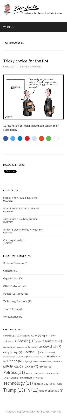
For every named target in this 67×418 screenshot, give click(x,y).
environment (9, 357)
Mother (37, 362)
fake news (22, 356)
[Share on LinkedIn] (20, 138)
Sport (26, 377)
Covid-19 (52, 346)
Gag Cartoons (11, 278)
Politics (14, 372)
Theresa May (43, 383)
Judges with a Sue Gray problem (20, 218)
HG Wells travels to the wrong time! (23, 229)
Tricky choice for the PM (25, 61)
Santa (44, 373)
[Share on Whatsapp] (48, 138)
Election (31, 352)
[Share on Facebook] (5, 138)
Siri (57, 373)
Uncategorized (11, 316)
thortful (57, 383)
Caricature (9, 270)
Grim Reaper (41, 357)
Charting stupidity (13, 240)
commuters (22, 347)
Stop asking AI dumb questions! (20, 197)
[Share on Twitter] (12, 138)
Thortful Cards (11, 309)
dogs (17, 352)
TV (32, 390)
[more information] (56, 138)
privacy (37, 373)
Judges (27, 361)
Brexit (26, 340)
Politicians (45, 366)
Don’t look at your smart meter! (21, 208)
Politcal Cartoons (13, 293)
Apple (46, 335)
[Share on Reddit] (34, 138)
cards (39, 342)
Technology (18, 383)
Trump (14, 390)
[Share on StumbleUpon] (41, 138)
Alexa (24, 335)
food (32, 357)
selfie (51, 373)
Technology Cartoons (15, 301)
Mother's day (47, 362)
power (29, 373)
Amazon (34, 335)
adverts (8, 335)
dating (7, 352)
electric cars (47, 352)
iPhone (14, 361)
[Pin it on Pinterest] (27, 138)
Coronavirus (35, 347)
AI (16, 335)
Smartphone (12, 377)
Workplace (54, 390)
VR (42, 390)
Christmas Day (9, 347)
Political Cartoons (22, 366)
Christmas (52, 341)
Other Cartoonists (13, 286)
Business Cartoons (13, 263)
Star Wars (37, 377)
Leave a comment (31, 66)
